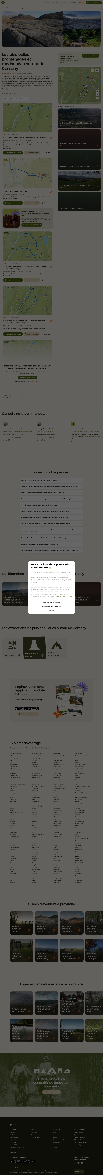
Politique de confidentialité (64, 596)
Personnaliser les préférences (51, 606)
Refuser (51, 610)
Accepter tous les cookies (51, 602)
